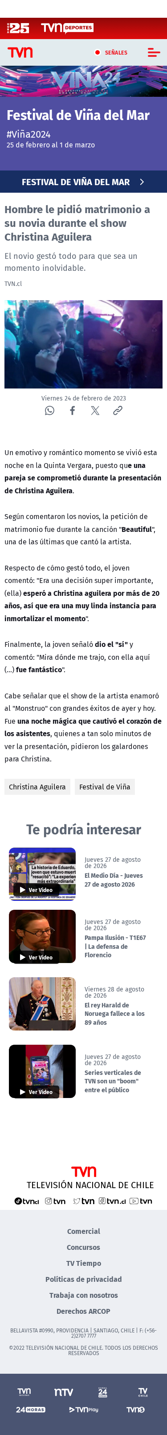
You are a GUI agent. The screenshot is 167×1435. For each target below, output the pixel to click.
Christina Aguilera (37, 786)
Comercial (83, 1231)
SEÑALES (116, 52)
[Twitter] (95, 410)
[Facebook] (72, 410)
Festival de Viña (104, 786)
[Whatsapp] (50, 410)
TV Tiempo (83, 1263)
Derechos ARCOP (83, 1310)
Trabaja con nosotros (83, 1294)
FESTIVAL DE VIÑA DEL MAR (76, 181)
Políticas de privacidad (83, 1278)
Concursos (83, 1247)
